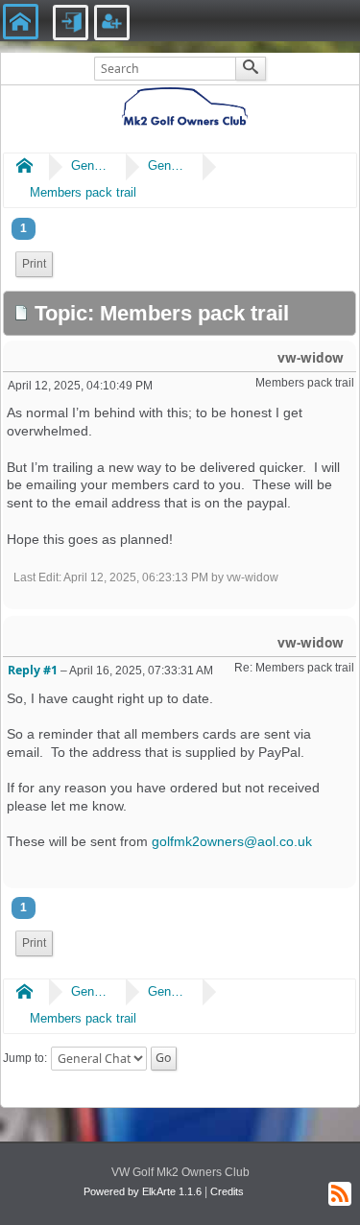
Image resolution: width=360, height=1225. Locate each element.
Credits (227, 1191)
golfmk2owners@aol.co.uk (232, 841)
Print (34, 264)
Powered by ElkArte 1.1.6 (143, 1191)
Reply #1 (33, 670)
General (90, 165)
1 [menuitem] (23, 228)
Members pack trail (83, 192)
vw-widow (310, 357)
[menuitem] (34, 264)
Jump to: (25, 1058)
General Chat (167, 165)
